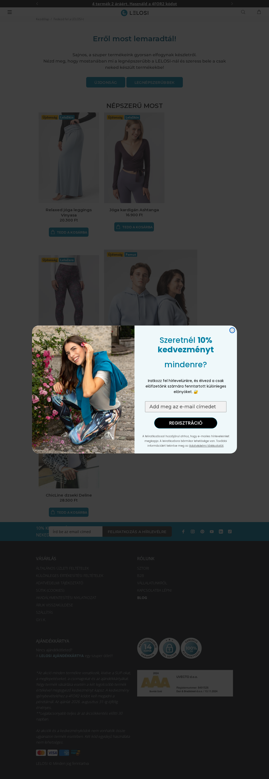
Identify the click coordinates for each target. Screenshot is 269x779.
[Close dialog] (232, 330)
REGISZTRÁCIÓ (186, 423)
